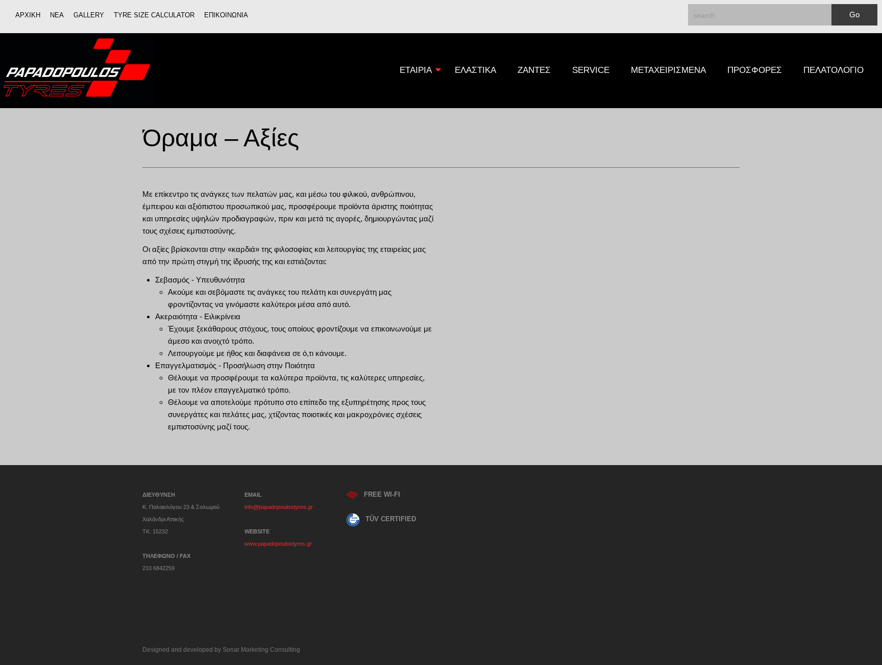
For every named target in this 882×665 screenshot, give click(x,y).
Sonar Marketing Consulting (261, 649)
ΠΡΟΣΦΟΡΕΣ (754, 70)
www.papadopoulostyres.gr (278, 544)
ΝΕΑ (57, 15)
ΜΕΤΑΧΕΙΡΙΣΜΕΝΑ (668, 70)
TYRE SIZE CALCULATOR (154, 15)
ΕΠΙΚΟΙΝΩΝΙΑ (226, 15)
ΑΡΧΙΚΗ (27, 15)
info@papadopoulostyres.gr (278, 507)
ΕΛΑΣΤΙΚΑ (475, 70)
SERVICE (590, 70)
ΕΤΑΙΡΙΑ (410, 70)
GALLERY (89, 15)
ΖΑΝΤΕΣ (534, 70)
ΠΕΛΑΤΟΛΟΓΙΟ (833, 70)
